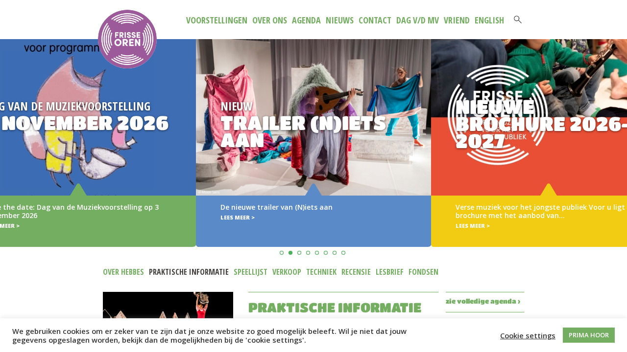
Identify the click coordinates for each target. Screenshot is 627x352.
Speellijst (250, 271)
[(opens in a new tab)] (313, 143)
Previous (9, 129)
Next (618, 129)
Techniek (321, 271)
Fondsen (423, 271)
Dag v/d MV (417, 20)
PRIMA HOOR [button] (589, 334)
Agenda (306, 20)
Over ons (269, 20)
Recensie (356, 271)
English (489, 20)
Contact (375, 20)
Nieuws (340, 20)
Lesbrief (390, 271)
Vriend (457, 20)
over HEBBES (123, 271)
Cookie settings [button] (527, 335)
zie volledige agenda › (483, 301)
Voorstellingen (216, 20)
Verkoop (286, 271)
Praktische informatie (189, 271)
